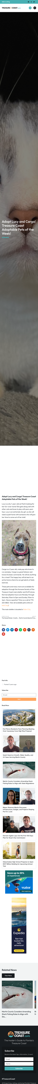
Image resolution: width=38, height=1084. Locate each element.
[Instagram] (31, 2)
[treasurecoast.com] (34, 8)
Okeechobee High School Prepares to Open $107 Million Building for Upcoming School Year (18, 864)
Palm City (26, 609)
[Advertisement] (19, 472)
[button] (3, 629)
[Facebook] (28, 2)
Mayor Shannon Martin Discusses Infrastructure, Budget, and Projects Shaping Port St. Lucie (18, 809)
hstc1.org (5, 605)
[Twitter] (34, 2)
